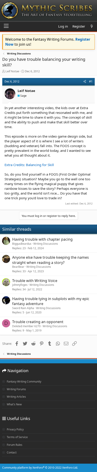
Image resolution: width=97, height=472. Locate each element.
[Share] (85, 81)
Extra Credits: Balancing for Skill (29, 164)
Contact (11, 452)
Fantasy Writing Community (23, 381)
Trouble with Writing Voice (34, 280)
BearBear (18, 267)
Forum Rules (14, 445)
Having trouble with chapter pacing (42, 239)
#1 (90, 81)
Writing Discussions (45, 244)
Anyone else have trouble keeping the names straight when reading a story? (50, 260)
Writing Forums (16, 389)
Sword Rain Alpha (23, 308)
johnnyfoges (20, 285)
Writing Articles (16, 397)
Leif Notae (12, 71)
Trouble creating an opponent (37, 321)
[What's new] (91, 26)
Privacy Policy (15, 429)
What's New (14, 404)
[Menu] (6, 26)
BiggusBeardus (21, 244)
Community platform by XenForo (40, 468)
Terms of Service (17, 437)
